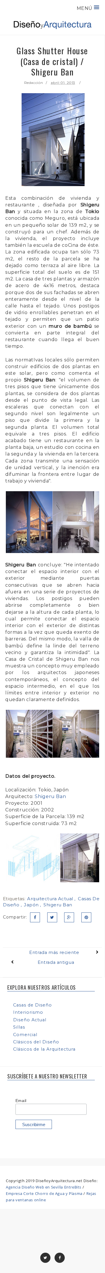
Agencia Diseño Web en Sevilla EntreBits (43, 1187)
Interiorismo (28, 1012)
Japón (32, 905)
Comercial (25, 1034)
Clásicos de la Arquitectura (44, 1049)
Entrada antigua (56, 962)
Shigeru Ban (50, 796)
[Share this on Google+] (69, 917)
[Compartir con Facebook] (35, 917)
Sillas (19, 1027)
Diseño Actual (29, 1019)
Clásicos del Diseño (36, 1042)
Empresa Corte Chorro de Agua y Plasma (44, 1193)
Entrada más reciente (54, 952)
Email (21, 1100)
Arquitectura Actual (50, 898)
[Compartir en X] (52, 917)
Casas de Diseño (32, 1005)
